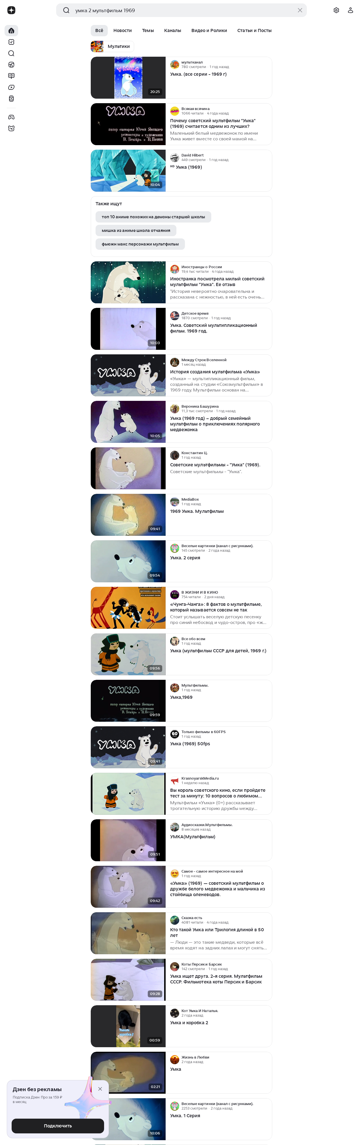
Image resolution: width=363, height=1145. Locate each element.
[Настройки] (336, 10)
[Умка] (128, 1073)
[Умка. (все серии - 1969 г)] (128, 78)
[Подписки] (11, 42)
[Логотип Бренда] (11, 10)
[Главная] (11, 30)
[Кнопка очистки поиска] (300, 10)
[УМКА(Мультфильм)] (128, 840)
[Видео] (11, 87)
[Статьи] (11, 76)
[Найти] (11, 53)
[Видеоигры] (11, 117)
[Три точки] (267, 64)
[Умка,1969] (128, 701)
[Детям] (11, 128)
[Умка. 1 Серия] (128, 1119)
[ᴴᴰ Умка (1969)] (128, 171)
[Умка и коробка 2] (128, 1026)
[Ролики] (11, 98)
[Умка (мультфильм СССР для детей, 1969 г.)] (128, 654)
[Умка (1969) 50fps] (128, 747)
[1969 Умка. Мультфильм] (128, 515)
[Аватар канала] (174, 64)
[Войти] (350, 10)
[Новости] (11, 64)
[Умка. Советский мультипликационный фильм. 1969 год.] (128, 329)
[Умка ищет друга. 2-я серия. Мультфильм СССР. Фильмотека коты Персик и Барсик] (128, 980)
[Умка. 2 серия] (128, 561)
